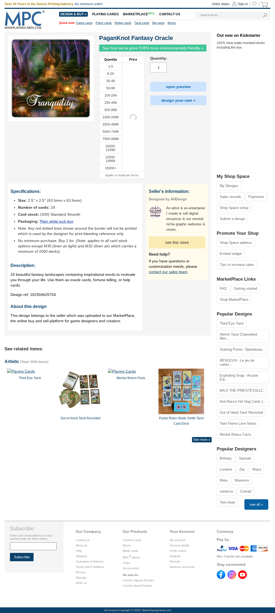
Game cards (84, 22)
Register (175, 556)
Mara (223, 480)
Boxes (127, 545)
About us (81, 545)
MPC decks (131, 557)
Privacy (81, 572)
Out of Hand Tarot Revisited (241, 412)
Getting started (245, 289)
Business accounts (182, 566)
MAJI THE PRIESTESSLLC (241, 390)
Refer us (81, 583)
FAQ (223, 289)
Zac (242, 469)
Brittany (226, 458)
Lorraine (226, 469)
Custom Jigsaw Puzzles (138, 580)
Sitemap (81, 577)
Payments (256, 197)
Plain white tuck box (56, 221)
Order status (178, 550)
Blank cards (130, 550)
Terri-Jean (227, 502)
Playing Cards (105, 14)
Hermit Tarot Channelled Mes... (238, 336)
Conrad (245, 491)
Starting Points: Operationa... (242, 349)
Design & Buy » (73, 14)
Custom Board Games (137, 585)
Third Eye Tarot (232, 323)
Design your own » (178, 100)
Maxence (242, 480)
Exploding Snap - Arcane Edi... (239, 377)
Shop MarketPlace (234, 300)
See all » (256, 504)
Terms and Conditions (90, 566)
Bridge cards (123, 22)
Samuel (245, 458)
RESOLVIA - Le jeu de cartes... (237, 362)
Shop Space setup (234, 208)
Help (79, 550)
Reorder (175, 561)
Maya (256, 469)
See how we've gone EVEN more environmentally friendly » (153, 48)
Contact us (83, 540)
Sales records (230, 197)
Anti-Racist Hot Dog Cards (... (243, 401)
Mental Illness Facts (235, 434)
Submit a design (232, 219)
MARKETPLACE (139, 14)
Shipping (81, 556)
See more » (201, 440)
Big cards (158, 22)
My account (177, 540)
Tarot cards (141, 22)
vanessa (226, 491)
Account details (180, 545)
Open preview (178, 87)
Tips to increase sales (237, 265)
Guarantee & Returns (90, 561)
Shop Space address (236, 243)
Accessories (131, 568)
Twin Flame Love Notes (238, 423)
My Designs (229, 186)
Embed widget (231, 254)
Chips (126, 562)
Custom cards (132, 540)
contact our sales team (168, 272)
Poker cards (104, 22)
